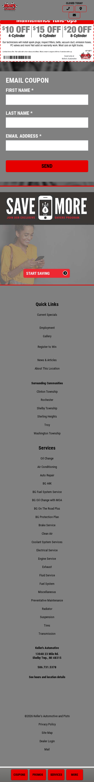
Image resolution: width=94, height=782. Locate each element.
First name (20, 90)
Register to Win (47, 347)
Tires (47, 625)
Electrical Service (47, 550)
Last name (19, 113)
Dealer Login (47, 741)
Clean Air (47, 533)
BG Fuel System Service (47, 492)
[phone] (68, 9)
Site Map (47, 733)
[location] (81, 9)
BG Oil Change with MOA (47, 500)
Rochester (47, 400)
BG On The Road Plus (47, 508)
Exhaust (47, 567)
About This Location (47, 368)
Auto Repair (47, 475)
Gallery (47, 336)
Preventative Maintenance (47, 600)
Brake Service (47, 525)
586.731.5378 (47, 667)
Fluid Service (47, 575)
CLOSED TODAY (74, 3)
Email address (23, 136)
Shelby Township (47, 408)
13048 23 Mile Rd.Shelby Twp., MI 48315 (47, 656)
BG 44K (47, 483)
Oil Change (47, 458)
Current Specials (47, 315)
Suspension (47, 617)
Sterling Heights (47, 416)
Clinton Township (47, 391)
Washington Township (47, 433)
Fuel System (47, 584)
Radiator (47, 609)
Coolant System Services (47, 542)
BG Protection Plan (47, 517)
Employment (47, 328)
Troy (47, 425)
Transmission (47, 633)
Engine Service (47, 558)
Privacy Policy (47, 724)
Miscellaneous (47, 592)
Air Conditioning (47, 467)
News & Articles (47, 360)
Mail (47, 749)
